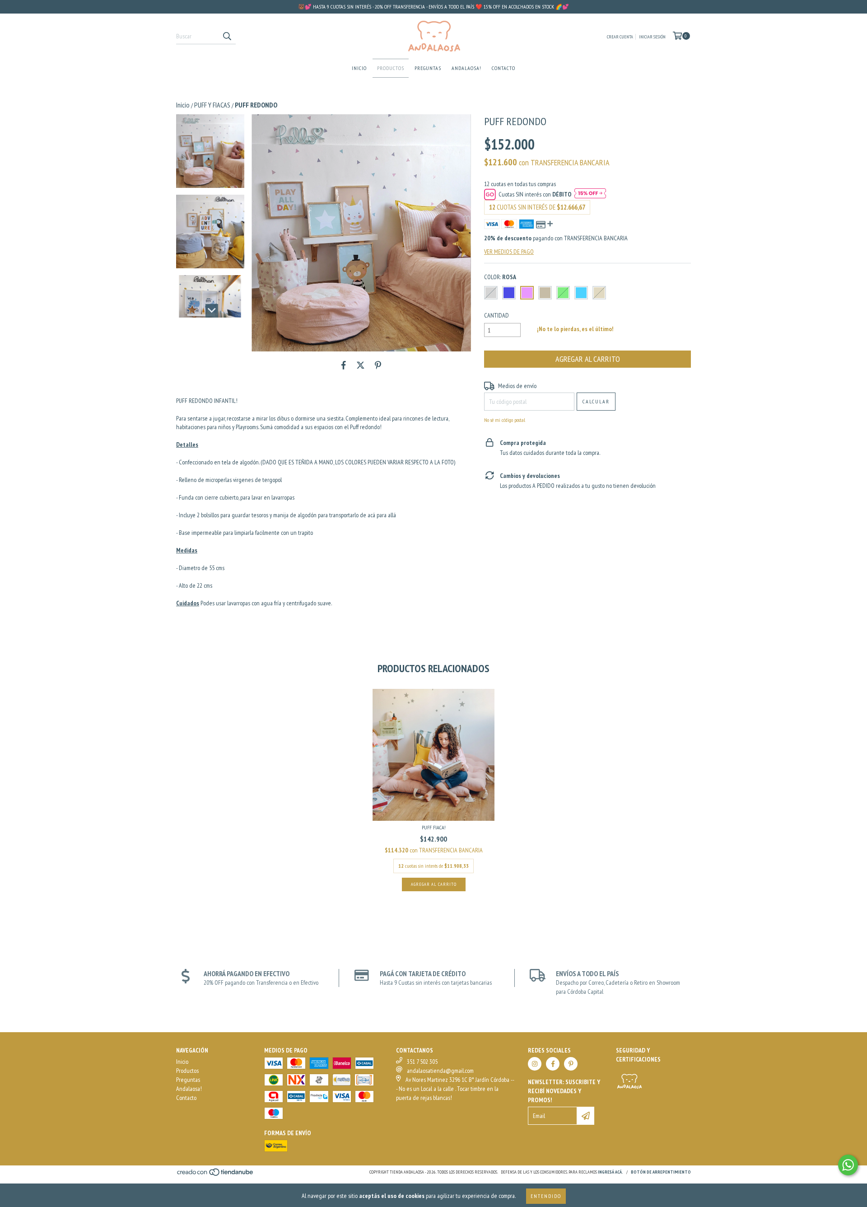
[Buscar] (227, 36)
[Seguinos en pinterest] (571, 1064)
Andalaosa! (466, 68)
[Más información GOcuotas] (590, 194)
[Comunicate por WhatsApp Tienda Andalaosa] (848, 1165)
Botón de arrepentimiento (661, 1172)
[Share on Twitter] (360, 365)
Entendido (546, 1196)
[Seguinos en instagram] (534, 1064)
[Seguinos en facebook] (552, 1064)
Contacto (503, 68)
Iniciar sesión (652, 37)
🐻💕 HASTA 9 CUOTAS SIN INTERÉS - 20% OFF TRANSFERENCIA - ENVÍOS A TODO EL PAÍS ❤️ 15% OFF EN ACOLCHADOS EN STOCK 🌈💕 (433, 6)
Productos (390, 68)
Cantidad (496, 315)
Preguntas (428, 68)
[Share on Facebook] (343, 365)
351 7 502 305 (422, 1061)
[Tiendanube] (215, 1175)
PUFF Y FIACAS (212, 104)
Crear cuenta (620, 37)
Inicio (359, 68)
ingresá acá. (610, 1172)
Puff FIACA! (434, 827)
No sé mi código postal (504, 419)
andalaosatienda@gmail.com (440, 1071)
